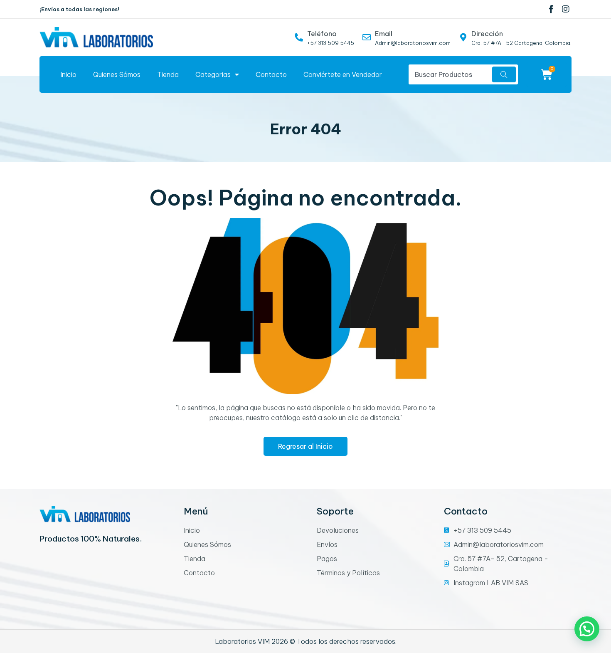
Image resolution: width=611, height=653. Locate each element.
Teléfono (322, 34)
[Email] (366, 37)
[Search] (504, 74)
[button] (586, 628)
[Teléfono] (299, 37)
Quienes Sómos (116, 74)
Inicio (68, 74)
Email (383, 34)
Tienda (168, 74)
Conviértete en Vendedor (342, 74)
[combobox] (449, 74)
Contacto (271, 74)
